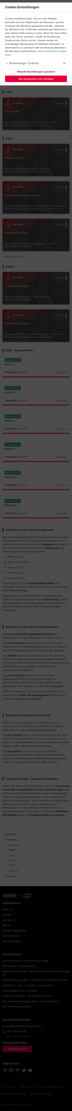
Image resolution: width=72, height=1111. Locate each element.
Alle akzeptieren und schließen (36, 78)
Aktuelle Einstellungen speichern (36, 71)
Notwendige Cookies (24, 63)
